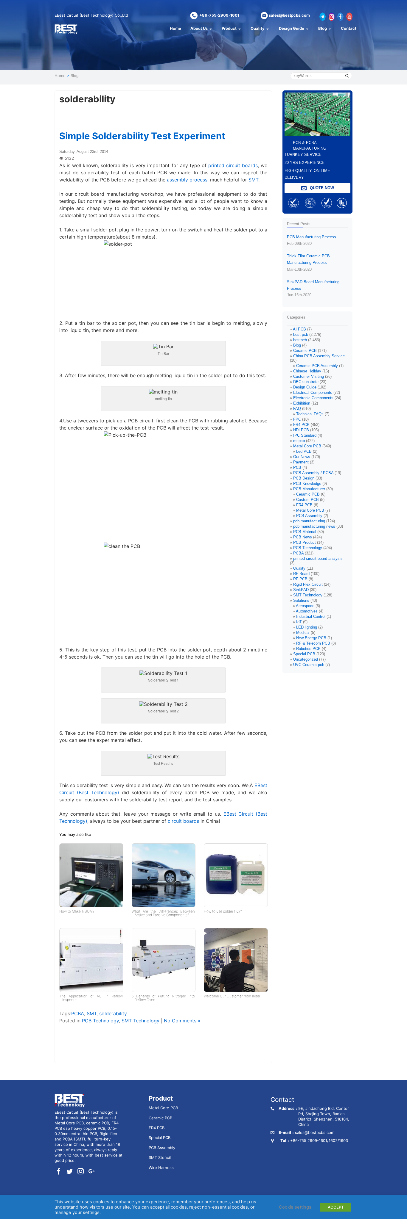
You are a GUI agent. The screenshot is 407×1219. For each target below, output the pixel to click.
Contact (348, 28)
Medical (303, 632)
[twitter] (69, 1171)
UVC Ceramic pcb (308, 664)
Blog (322, 28)
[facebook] (58, 1171)
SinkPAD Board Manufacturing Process (313, 288)
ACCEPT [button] (336, 1207)
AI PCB (299, 329)
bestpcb (300, 340)
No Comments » (182, 1021)
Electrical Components (312, 392)
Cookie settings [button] (295, 1207)
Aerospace (305, 606)
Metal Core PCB (307, 446)
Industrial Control (310, 616)
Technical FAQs (310, 414)
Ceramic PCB (305, 350)
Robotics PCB (308, 648)
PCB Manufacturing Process (311, 240)
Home (175, 28)
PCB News (302, 537)
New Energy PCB (311, 638)
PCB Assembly (309, 515)
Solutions (301, 600)
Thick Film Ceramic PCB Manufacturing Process (308, 262)
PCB (297, 467)
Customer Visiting (308, 376)
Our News (301, 457)
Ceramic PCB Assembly (317, 365)
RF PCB (300, 579)
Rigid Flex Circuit (308, 584)
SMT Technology (140, 1021)
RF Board (301, 573)
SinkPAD (301, 589)
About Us (199, 28)
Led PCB (304, 451)
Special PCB (304, 654)
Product (229, 28)
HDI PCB (301, 430)
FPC (297, 419)
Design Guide (291, 28)
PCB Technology (100, 1021)
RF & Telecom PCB (313, 643)
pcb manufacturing (309, 521)
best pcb (300, 334)
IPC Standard (304, 435)
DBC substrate (306, 382)
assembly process (186, 180)
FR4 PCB (301, 424)
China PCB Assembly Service (319, 356)
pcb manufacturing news (314, 526)
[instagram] (80, 1171)
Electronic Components (313, 398)
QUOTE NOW (321, 188)
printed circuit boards (233, 165)
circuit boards (182, 821)
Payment (301, 462)
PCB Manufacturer (309, 489)
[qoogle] (91, 1171)
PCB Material (304, 531)
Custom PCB (307, 499)
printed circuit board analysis (318, 558)
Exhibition (301, 403)
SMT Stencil (160, 1157)
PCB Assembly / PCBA (313, 473)
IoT (299, 622)
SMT (253, 180)
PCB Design (303, 478)
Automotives (307, 611)
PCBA (77, 1013)
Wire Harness (161, 1167)
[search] (347, 75)
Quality (258, 28)
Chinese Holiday (307, 371)
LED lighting (306, 627)
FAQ (297, 408)
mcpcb (299, 440)
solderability (113, 1013)
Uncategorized (305, 659)
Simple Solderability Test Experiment (142, 135)
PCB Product (304, 542)
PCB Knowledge (307, 483)
